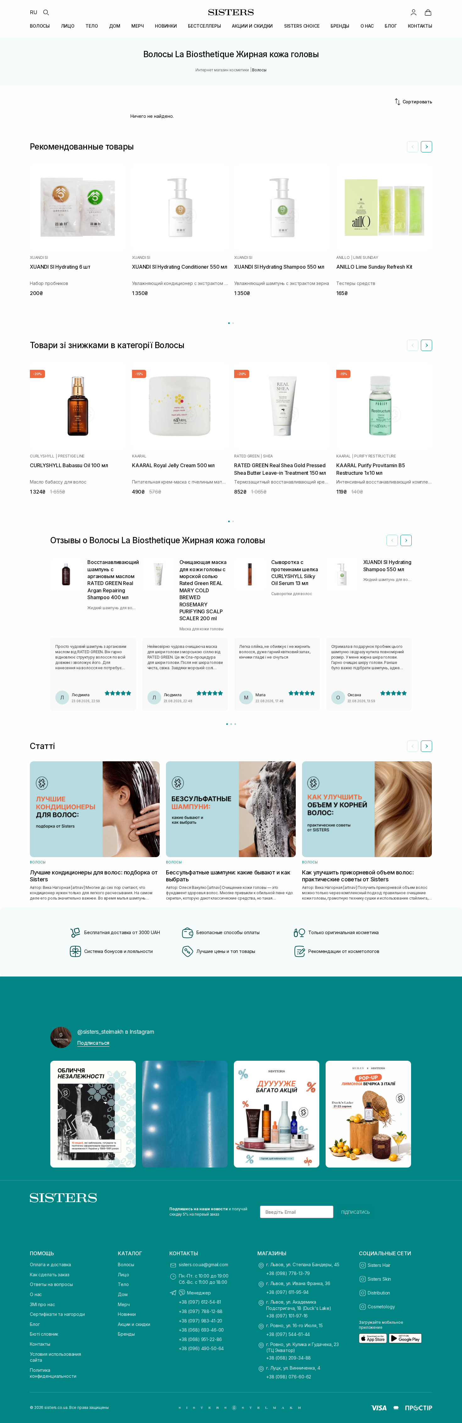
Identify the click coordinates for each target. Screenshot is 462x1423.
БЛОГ (391, 26)
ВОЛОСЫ (40, 26)
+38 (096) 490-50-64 (201, 1348)
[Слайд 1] (227, 724)
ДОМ (114, 26)
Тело (123, 1284)
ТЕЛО (91, 26)
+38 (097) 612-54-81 (200, 1302)
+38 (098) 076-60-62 (288, 1376)
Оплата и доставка (50, 1264)
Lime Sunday (365, 257)
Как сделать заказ (49, 1274)
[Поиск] (46, 12)
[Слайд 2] (231, 724)
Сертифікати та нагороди (57, 1314)
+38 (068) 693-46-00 (201, 1330)
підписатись (355, 1212)
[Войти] (414, 12)
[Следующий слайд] (426, 146)
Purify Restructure (375, 456)
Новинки (127, 1314)
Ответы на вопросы (51, 1284)
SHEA (268, 456)
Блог (35, 1324)
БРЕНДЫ (340, 26)
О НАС (367, 26)
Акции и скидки (134, 1324)
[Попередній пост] (61, 1114)
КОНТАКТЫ (420, 26)
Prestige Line (71, 456)
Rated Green (246, 456)
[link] (428, 12)
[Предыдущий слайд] (412, 146)
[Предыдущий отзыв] (392, 540)
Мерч (123, 1304)
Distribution (379, 1292)
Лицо (123, 1274)
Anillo (343, 257)
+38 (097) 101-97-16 (287, 1315)
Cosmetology (381, 1306)
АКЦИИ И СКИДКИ (252, 26)
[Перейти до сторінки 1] (229, 323)
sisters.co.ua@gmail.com (203, 1264)
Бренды (126, 1334)
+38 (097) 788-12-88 (201, 1311)
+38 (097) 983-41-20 (200, 1320)
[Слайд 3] (235, 724)
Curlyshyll (42, 456)
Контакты (40, 1344)
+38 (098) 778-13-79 (288, 1273)
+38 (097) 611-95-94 (287, 1292)
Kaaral (139, 456)
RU (33, 12)
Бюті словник (44, 1334)
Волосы (126, 1264)
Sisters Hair (379, 1265)
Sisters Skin (379, 1279)
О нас (36, 1294)
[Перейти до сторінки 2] (233, 323)
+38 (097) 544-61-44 (288, 1334)
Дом (123, 1294)
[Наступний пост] (401, 1114)
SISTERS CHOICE (302, 26)
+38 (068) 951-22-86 (200, 1339)
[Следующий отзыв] (406, 540)
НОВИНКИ (166, 26)
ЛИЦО (67, 26)
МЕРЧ (137, 26)
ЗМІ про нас (42, 1304)
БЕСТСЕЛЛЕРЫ (204, 26)
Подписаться (93, 1043)
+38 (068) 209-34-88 (288, 1357)
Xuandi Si (39, 257)
